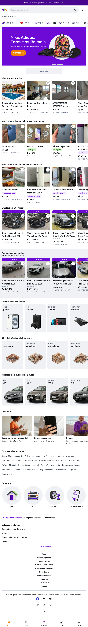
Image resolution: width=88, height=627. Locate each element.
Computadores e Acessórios (14, 537)
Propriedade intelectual (44, 568)
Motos (4, 533)
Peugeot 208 (18, 456)
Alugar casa (72, 470)
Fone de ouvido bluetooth (71, 465)
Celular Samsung (74, 460)
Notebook (35, 465)
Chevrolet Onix (7, 456)
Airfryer (4, 465)
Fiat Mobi (42, 460)
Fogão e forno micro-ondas (50, 465)
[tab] (12, 518)
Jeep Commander (48, 456)
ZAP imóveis (44, 583)
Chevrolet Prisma (8, 460)
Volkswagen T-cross (32, 456)
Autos (78, 23)
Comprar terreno (8, 474)
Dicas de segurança (44, 558)
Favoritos (27, 23)
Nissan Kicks (32, 460)
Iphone (63, 460)
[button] (44, 10)
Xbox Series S (7, 470)
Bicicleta (17, 470)
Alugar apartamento (47, 470)
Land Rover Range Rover (65, 456)
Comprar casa (61, 470)
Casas (4, 541)
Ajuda (44, 554)
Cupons (41, 23)
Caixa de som (25, 465)
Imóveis (65, 23)
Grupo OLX (44, 579)
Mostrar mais (46, 546)
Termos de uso (44, 561)
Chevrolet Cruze (53, 460)
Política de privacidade (44, 565)
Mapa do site (44, 572)
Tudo (53, 23)
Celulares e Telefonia (11, 525)
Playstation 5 (14, 465)
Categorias (10, 23)
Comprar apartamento (30, 470)
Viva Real (44, 586)
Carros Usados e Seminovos (14, 529)
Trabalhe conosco (44, 576)
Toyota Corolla (21, 460)
